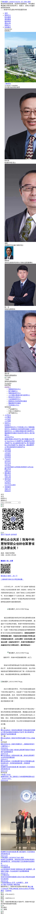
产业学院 (8, 481)
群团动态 (8, 491)
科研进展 (8, 457)
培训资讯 (8, 483)
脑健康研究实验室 (14, 403)
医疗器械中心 (13, 391)
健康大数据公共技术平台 (13, 439)
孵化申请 (8, 469)
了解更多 (8, 83)
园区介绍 (8, 475)
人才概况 (8, 417)
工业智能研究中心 (14, 399)
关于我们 (4, 884)
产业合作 (8, 459)
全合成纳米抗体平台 (19, 443)
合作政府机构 (9, 467)
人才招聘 (8, 421)
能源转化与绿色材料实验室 (17, 401)
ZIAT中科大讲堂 (10, 485)
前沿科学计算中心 (14, 397)
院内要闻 (8, 17)
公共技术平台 (9, 437)
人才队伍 (8, 415)
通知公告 (8, 23)
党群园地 (8, 487)
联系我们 (10, 884)
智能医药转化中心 (14, 389)
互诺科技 (8, 890)
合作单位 (8, 465)
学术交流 (8, 463)
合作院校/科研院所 (20, 467)
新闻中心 (8, 15)
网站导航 (17, 884)
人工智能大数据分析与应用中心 (19, 395)
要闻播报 (8, 19)
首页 (6, 13)
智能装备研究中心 (14, 393)
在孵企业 (8, 471)
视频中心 (8, 25)
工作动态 (8, 453)
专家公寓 (8, 477)
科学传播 (8, 451)
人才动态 (8, 419)
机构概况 (8, 27)
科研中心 (8, 423)
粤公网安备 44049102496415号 (20, 888)
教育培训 (8, 479)
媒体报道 (8, 21)
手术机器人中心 (13, 405)
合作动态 (8, 461)
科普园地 (8, 455)
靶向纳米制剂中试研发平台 (16, 447)
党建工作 (8, 489)
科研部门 (8, 387)
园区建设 (8, 473)
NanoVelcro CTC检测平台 (15, 441)
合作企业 (30, 467)
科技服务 (8, 449)
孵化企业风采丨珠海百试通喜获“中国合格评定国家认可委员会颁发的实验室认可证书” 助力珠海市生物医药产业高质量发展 (18, 732)
